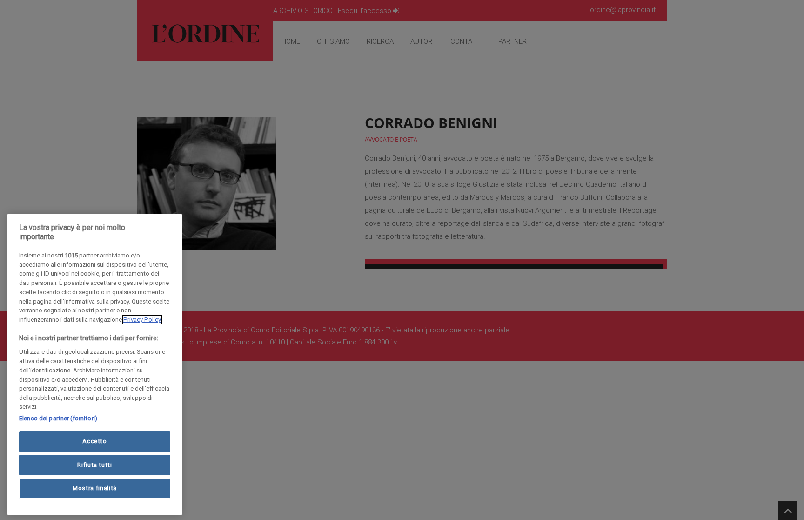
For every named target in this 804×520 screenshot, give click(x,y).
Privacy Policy (142, 319)
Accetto (94, 441)
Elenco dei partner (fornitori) (58, 418)
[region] (94, 364)
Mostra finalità (95, 488)
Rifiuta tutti (94, 464)
